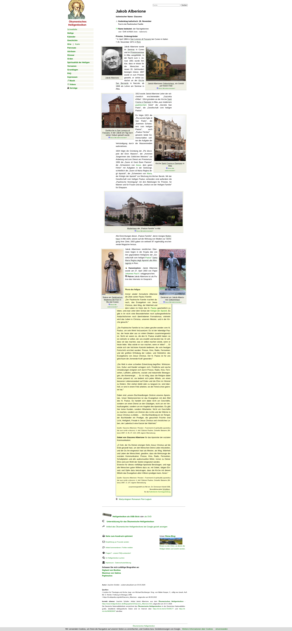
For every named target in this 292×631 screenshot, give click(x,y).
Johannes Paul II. (132, 274)
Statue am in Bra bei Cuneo (113, 299)
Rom (139, 42)
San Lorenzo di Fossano (140, 39)
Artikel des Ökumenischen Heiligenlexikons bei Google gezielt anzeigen (136, 527)
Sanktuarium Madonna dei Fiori (113, 298)
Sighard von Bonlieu (111, 570)
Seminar (131, 49)
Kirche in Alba (170, 164)
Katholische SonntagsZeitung (159, 492)
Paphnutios (107, 576)
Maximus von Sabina (111, 573)
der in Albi (143, 228)
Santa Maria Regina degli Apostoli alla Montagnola (141, 260)
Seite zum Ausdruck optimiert (119, 536)
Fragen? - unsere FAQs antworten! (118, 553)
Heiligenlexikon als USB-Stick (125, 516)
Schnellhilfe (72, 29)
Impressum (110, 563)
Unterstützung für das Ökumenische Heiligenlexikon (129, 521)
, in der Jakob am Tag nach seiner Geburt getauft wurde (117, 132)
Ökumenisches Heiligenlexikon (144, 626)
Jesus (138, 165)
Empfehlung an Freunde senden (117, 542)
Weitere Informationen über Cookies (197, 629)
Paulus (148, 258)
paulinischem (141, 105)
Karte (77, 44)
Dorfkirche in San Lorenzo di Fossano (116, 131)
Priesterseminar (137, 52)
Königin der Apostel (158, 311)
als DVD (147, 516)
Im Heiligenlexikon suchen (115, 558)
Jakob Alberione (112, 78)
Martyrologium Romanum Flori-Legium (135, 499)
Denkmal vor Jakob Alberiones (172, 298)
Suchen (184, 5)
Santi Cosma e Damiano (172, 163)
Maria (149, 173)
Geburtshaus (168, 83)
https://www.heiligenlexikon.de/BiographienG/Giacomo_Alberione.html (127, 604)
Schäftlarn (166, 489)
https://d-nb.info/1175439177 (163, 609)
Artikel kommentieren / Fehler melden (119, 547)
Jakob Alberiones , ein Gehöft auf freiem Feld (166, 84)
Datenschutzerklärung (123, 563)
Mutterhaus (132, 228)
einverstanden (222, 629)
